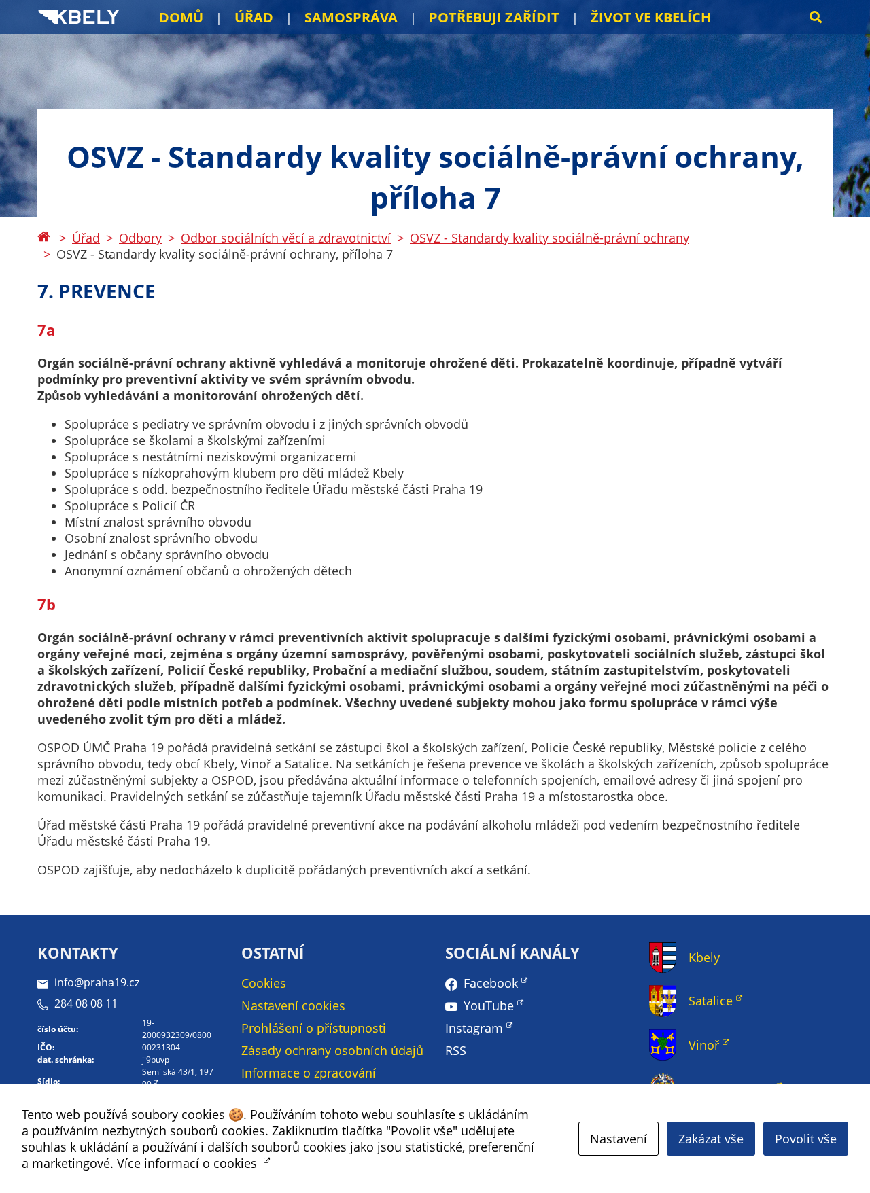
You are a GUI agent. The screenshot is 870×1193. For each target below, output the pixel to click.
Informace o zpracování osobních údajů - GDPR (308, 1081)
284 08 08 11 (86, 1003)
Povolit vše (806, 1138)
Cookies (263, 983)
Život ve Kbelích (651, 17)
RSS (455, 1050)
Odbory (140, 238)
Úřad (253, 17)
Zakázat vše (711, 1138)
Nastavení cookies (293, 1005)
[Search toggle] (816, 17)
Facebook (491, 983)
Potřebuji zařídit (494, 17)
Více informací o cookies (188, 1163)
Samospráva (351, 17)
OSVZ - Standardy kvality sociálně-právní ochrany (549, 238)
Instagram (474, 1028)
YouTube (489, 1005)
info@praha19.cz (96, 982)
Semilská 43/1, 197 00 (177, 1078)
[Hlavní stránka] (43, 238)
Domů (181, 17)
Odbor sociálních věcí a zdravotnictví (286, 238)
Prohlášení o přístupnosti (313, 1028)
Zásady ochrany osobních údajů (332, 1050)
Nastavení (618, 1138)
